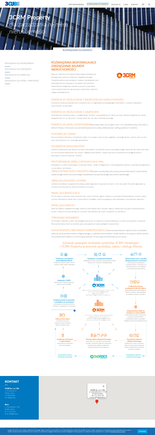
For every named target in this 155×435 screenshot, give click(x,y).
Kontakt (134, 4)
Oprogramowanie (76, 4)
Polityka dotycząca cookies (118, 431)
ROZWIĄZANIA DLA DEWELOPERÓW (19, 63)
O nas (125, 4)
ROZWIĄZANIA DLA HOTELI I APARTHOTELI (22, 81)
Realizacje (116, 4)
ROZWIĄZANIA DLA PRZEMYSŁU (17, 75)
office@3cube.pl (13, 414)
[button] (96, 402)
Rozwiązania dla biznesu (98, 4)
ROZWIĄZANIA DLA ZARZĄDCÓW (18, 69)
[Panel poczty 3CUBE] (143, 4)
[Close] (103, 386)
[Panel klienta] (149, 4)
